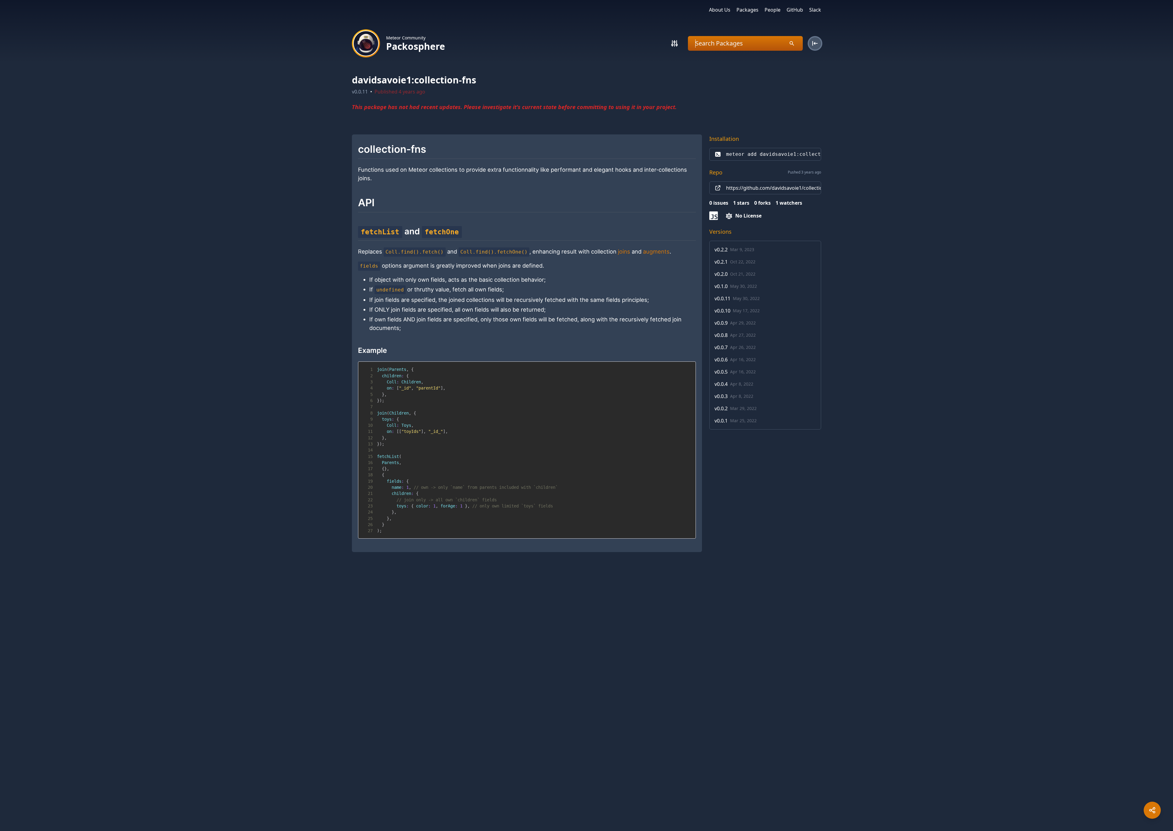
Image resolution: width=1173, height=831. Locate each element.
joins (624, 251)
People (772, 9)
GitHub (795, 9)
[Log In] (815, 43)
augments (656, 251)
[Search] (674, 43)
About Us (719, 9)
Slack (815, 9)
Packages (747, 9)
